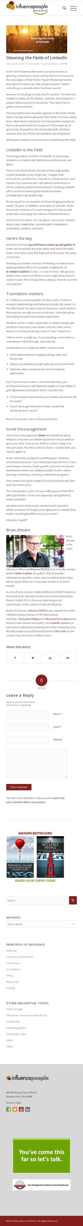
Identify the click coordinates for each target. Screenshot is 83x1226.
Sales (9, 1040)
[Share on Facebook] (15, 658)
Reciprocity (12, 981)
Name (57, 714)
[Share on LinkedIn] (50, 658)
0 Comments (33, 63)
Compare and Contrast (19, 956)
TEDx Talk (60, 631)
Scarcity (10, 988)
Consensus (12, 963)
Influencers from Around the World (26, 1015)
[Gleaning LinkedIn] (36, 39)
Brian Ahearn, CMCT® (56, 63)
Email (57, 726)
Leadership (12, 1021)
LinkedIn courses (60, 623)
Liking (9, 975)
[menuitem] (62, 8)
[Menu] (71, 8)
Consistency (13, 969)
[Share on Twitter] (33, 658)
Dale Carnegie (14, 1009)
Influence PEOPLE (39, 569)
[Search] (62, 8)
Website (57, 739)
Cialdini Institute (23, 573)
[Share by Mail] (68, 658)
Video (9, 1046)
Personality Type (16, 1034)
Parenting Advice (16, 1028)
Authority (11, 950)
